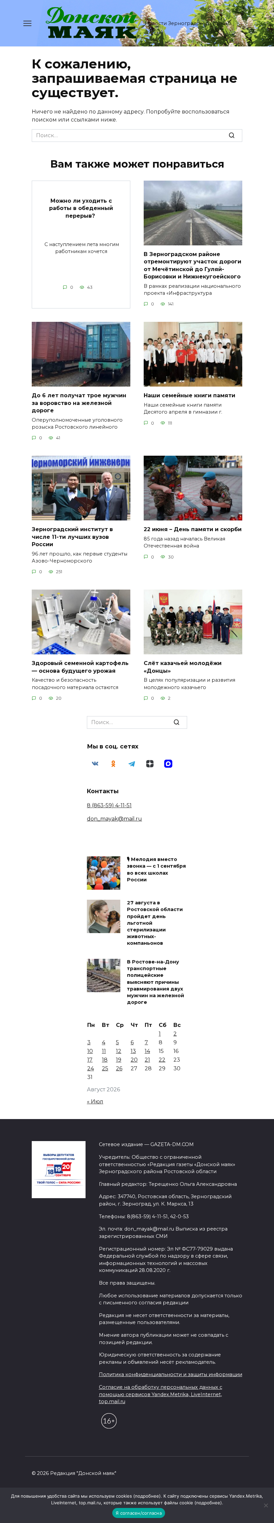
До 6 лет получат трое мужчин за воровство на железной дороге (79, 403)
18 (105, 1060)
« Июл (95, 1101)
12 (118, 1051)
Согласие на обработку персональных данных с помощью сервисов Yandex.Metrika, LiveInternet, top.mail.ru (160, 1394)
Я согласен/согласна (139, 1513)
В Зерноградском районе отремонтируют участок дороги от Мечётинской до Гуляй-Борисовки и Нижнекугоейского (192, 265)
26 (119, 1068)
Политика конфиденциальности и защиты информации (170, 1374)
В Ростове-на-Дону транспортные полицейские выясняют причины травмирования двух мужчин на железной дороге (155, 982)
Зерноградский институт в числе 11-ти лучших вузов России (72, 537)
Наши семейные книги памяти (189, 395)
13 (133, 1051)
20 (134, 1060)
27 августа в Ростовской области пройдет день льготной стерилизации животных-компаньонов (155, 923)
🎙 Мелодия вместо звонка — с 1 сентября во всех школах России (156, 870)
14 (147, 1051)
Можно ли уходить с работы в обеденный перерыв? (81, 208)
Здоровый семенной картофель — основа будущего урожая (80, 667)
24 (90, 1068)
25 (105, 1068)
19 (118, 1060)
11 (104, 1051)
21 (147, 1060)
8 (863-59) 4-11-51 (109, 805)
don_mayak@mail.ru (114, 819)
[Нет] (265, 1505)
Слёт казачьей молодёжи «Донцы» (183, 667)
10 (90, 1051)
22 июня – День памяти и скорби (193, 529)
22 (162, 1060)
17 (90, 1060)
